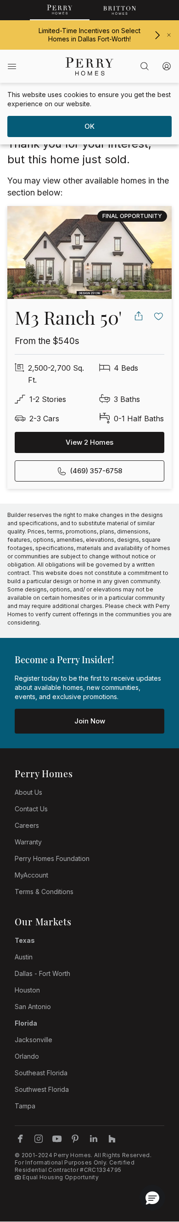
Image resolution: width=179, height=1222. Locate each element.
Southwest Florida (42, 1089)
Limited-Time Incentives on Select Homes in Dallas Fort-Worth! (89, 35)
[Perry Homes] (60, 10)
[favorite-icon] (158, 315)
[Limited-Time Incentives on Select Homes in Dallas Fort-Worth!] (157, 35)
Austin (24, 957)
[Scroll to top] (151, 1164)
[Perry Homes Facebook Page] (20, 1138)
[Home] (89, 66)
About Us (28, 792)
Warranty (28, 842)
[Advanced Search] (145, 66)
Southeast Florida (41, 1073)
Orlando (27, 1056)
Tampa (25, 1106)
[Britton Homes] (119, 10)
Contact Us (31, 809)
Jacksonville (33, 1040)
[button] (152, 1198)
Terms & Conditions (44, 891)
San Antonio (33, 1006)
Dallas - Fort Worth (42, 973)
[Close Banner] (169, 35)
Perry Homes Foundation (52, 858)
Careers (27, 825)
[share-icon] (138, 315)
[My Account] (167, 66)
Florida (26, 1023)
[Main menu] (11, 66)
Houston (27, 990)
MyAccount (31, 875)
